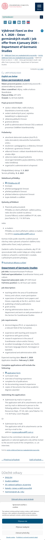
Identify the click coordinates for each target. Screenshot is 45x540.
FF (2, 55)
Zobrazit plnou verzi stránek (22, 499)
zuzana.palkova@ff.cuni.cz (24, 234)
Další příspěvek (36, 460)
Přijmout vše (22, 521)
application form (14, 373)
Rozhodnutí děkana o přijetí (15, 262)
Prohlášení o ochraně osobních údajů (27, 537)
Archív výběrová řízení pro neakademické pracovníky (23, 450)
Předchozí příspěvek (11, 460)
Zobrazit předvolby (22, 533)
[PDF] (42, 30)
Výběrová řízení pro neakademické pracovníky (21, 55)
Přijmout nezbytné (22, 527)
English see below (9, 76)
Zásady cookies (10, 537)
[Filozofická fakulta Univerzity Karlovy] (15, 6)
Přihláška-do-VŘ (13, 183)
